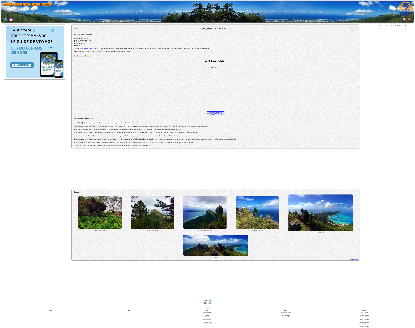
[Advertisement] (136, 168)
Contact (17, 4)
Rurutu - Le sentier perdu (364, 322)
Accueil (7, 4)
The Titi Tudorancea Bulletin (402, 25)
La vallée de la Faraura (207, 322)
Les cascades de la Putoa (286, 316)
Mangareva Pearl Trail (88, 48)
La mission (207, 315)
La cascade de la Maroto (207, 319)
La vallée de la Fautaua (207, 316)
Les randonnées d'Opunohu (286, 312)
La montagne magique (286, 315)
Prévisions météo (384, 25)
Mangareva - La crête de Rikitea (364, 323)
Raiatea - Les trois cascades (364, 315)
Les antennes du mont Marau (207, 312)
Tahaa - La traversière (364, 312)
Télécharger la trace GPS (215, 114)
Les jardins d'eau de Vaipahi (207, 323)
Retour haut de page (354, 259)
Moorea (36, 4)
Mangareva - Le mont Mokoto (364, 326)
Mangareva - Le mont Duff (364, 325)
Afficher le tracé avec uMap (216, 112)
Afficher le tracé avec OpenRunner (215, 111)
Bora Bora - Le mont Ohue (364, 319)
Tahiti (26, 4)
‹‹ (75, 28)
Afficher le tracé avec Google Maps (215, 113)
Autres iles (47, 4)
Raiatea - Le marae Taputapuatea (364, 316)
